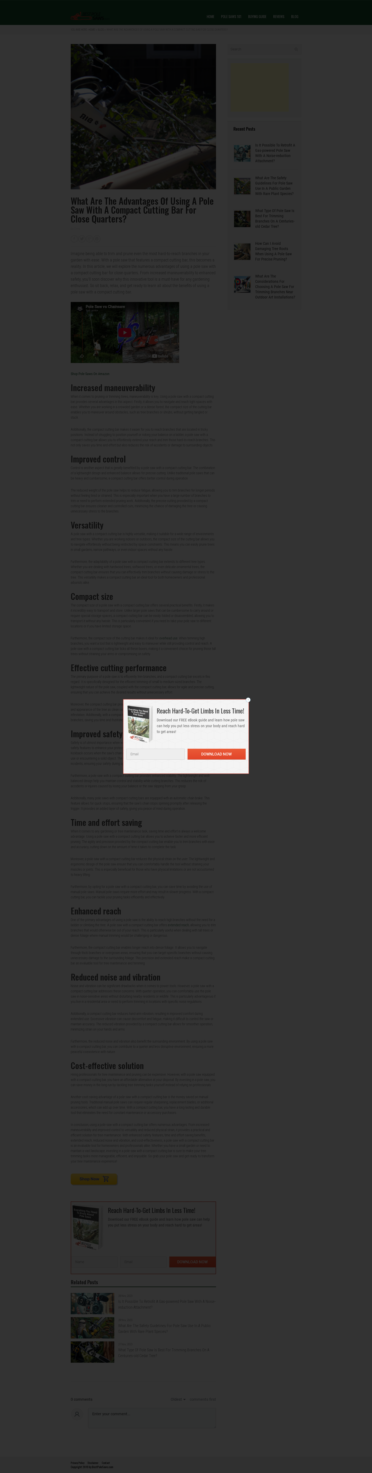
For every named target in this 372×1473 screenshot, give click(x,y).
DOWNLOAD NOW (216, 754)
